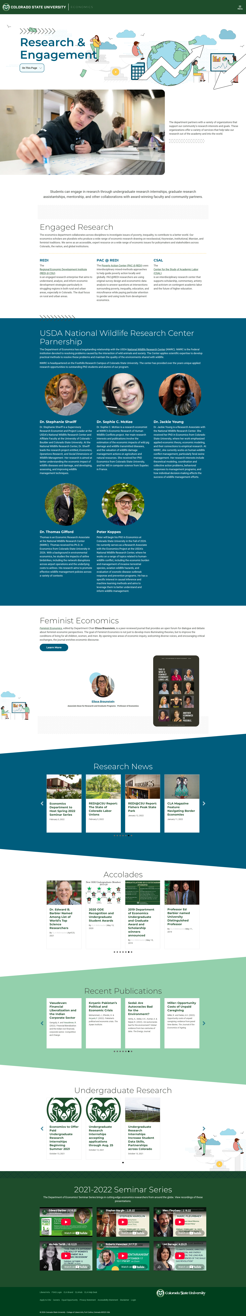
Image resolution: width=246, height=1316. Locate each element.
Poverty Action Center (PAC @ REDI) (122, 265)
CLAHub (78, 1292)
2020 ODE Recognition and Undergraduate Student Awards (62, 915)
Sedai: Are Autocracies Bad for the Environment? (101, 1008)
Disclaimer (124, 1300)
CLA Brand (68, 1292)
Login (133, 1300)
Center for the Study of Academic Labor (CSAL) (176, 271)
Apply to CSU (45, 1300)
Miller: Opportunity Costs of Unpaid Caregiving (142, 1006)
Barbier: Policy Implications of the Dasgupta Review (181, 1006)
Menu (240, 9)
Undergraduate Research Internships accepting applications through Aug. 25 (101, 1136)
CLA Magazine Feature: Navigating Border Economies (142, 809)
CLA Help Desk (90, 1292)
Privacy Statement (88, 1300)
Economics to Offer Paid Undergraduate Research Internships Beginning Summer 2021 (64, 1138)
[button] (42, 803)
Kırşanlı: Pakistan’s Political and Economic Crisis (64, 1006)
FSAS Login (57, 1292)
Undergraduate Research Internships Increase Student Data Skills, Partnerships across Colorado (141, 1138)
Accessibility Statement (108, 1300)
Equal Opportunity (70, 1300)
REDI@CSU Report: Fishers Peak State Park (103, 807)
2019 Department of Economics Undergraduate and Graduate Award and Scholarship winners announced (102, 922)
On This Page (29, 67)
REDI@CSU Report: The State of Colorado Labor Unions (64, 809)
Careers (56, 1300)
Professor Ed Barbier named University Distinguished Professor (139, 917)
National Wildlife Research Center (146, 349)
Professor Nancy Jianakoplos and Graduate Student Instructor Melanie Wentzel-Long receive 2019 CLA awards (181, 920)
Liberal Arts (45, 1292)
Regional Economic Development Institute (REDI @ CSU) (63, 271)
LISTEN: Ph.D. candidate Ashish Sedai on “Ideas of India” (181, 809)
